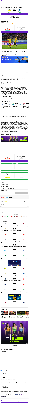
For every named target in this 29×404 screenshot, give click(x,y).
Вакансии (2, 359)
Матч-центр (2, 212)
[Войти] (26, 0)
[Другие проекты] (3, 0)
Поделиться (25, 201)
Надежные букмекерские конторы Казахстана (7, 349)
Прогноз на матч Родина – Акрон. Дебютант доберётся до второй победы (11, 280)
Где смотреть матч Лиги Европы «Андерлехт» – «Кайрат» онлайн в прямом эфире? (20, 317)
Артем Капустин (5, 21)
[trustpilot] (13, 394)
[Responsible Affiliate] (3, 397)
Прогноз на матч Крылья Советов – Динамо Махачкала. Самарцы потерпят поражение (13, 246)
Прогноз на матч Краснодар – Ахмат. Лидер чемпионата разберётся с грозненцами (13, 257)
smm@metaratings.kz (5, 387)
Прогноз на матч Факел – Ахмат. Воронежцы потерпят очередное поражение (12, 291)
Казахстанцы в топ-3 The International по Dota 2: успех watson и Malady (12, 317)
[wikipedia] (8, 394)
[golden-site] (4, 394)
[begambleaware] (17, 394)
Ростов (9, 11)
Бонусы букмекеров (3, 351)
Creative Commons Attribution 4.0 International (16, 390)
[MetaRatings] (3, 377)
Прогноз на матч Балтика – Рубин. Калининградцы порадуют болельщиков (11, 225)
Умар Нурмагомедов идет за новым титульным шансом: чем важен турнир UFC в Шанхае (4, 317)
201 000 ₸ (21, 177)
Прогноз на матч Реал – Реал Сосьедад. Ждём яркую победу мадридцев (5, 107)
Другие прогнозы (4, 221)
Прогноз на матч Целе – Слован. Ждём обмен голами (16, 106)
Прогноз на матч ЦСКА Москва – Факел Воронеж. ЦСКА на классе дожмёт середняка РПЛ (13, 275)
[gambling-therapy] (22, 394)
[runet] (1, 394)
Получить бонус (14, 345)
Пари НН (19, 11)
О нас (1, 358)
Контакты (2, 357)
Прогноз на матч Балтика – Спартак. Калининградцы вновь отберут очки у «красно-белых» (14, 241)
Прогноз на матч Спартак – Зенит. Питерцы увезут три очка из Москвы (11, 230)
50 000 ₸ (21, 168)
